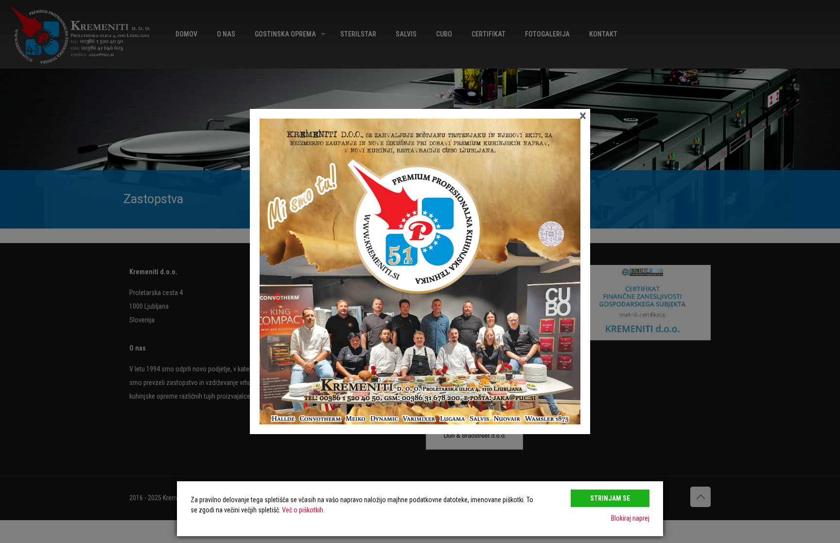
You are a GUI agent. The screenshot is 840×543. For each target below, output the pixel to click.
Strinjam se (610, 498)
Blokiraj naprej (630, 518)
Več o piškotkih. (303, 510)
